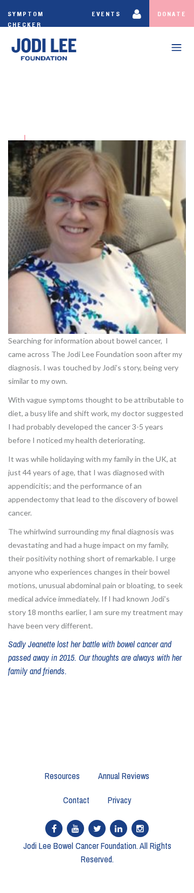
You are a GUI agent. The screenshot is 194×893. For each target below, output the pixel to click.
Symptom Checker (26, 18)
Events (106, 14)
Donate (171, 14)
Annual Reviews (123, 776)
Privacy (119, 800)
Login (138, 13)
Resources (62, 776)
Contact (76, 800)
